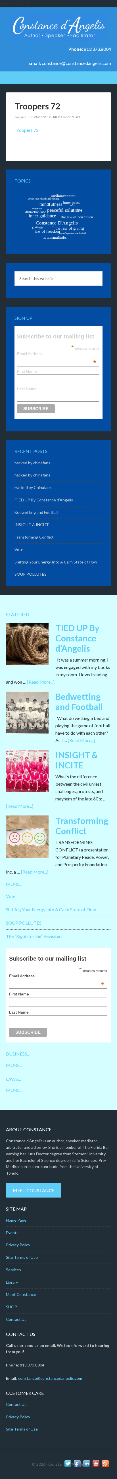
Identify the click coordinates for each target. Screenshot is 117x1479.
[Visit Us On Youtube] (96, 1466)
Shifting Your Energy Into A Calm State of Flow (55, 562)
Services (13, 1269)
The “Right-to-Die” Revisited (34, 936)
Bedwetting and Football (36, 512)
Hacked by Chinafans (33, 487)
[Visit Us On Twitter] (67, 1466)
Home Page (16, 1220)
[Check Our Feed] (105, 1466)
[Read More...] (41, 682)
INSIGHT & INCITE (31, 524)
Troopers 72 (26, 130)
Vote (18, 549)
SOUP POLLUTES (30, 574)
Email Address (56, 353)
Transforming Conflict (34, 537)
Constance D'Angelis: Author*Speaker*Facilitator (58, 27)
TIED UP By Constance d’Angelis (43, 499)
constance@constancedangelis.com (76, 63)
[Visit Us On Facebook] (77, 1466)
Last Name (27, 389)
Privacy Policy (18, 1244)
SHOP (11, 1306)
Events (12, 1232)
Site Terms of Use (22, 1257)
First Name (27, 371)
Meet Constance (34, 1190)
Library (12, 1282)
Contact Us (16, 1319)
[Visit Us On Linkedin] (86, 1466)
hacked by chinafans (32, 462)
